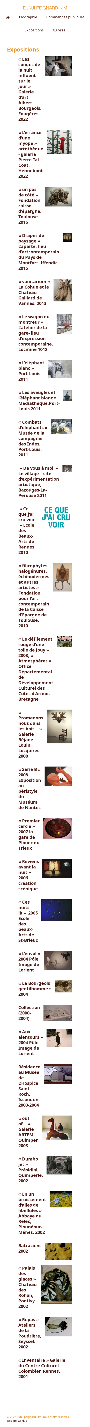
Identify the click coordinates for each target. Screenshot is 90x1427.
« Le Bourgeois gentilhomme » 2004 (35, 988)
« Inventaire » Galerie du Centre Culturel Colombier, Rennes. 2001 (41, 1368)
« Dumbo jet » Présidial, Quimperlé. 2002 (30, 1170)
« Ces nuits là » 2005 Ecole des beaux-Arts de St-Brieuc (28, 921)
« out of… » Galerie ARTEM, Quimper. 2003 (28, 1131)
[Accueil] (8, 17)
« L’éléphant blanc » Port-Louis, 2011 (31, 371)
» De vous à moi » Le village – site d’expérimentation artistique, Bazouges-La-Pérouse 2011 (38, 481)
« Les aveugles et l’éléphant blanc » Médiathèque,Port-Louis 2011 (39, 400)
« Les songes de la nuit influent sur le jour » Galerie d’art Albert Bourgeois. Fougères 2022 (30, 89)
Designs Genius (17, 1421)
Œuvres (59, 30)
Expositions (34, 30)
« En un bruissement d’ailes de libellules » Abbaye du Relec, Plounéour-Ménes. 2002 (32, 1213)
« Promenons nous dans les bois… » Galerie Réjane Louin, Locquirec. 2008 (30, 734)
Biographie (28, 17)
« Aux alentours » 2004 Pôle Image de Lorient (30, 1042)
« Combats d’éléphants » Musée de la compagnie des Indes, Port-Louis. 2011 (32, 438)
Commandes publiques (65, 17)
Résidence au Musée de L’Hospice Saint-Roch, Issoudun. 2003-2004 (29, 1086)
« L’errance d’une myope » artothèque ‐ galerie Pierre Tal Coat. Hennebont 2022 (30, 154)
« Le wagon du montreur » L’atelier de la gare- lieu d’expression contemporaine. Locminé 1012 (35, 333)
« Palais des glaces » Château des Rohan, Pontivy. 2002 (27, 1287)
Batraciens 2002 (30, 1248)
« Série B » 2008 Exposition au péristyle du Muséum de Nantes (29, 788)
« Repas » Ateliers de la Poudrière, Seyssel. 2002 (29, 1333)
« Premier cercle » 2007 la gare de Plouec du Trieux (29, 834)
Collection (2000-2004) (29, 1012)
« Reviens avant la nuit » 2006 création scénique (28, 875)
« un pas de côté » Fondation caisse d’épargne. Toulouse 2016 (30, 205)
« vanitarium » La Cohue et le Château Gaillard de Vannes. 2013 (34, 292)
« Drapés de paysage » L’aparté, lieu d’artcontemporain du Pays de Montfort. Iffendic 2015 (38, 251)
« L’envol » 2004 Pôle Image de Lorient (29, 962)
